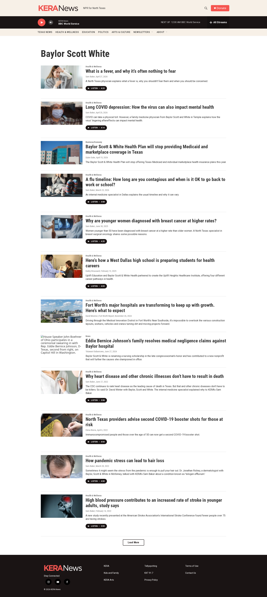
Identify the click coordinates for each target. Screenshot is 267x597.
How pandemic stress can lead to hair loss (125, 460)
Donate (221, 8)
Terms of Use (191, 566)
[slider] (55, 22)
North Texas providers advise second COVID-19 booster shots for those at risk (154, 421)
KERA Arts (109, 580)
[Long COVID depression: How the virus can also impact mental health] (62, 113)
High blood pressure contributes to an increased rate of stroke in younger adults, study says (154, 502)
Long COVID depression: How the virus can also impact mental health (150, 107)
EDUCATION (88, 32)
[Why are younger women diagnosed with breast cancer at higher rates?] (62, 226)
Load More (133, 542)
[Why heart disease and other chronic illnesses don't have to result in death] (62, 382)
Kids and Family (111, 573)
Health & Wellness (94, 66)
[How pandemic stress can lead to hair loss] (62, 466)
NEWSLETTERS (142, 32)
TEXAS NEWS (45, 32)
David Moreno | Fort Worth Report (100, 316)
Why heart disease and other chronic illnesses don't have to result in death (155, 376)
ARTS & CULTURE (121, 32)
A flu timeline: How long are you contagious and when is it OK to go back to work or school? (155, 182)
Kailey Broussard (93, 271)
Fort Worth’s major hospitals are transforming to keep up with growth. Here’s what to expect (150, 307)
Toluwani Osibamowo (95, 351)
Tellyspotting (150, 566)
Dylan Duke (90, 157)
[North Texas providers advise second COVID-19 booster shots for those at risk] (62, 425)
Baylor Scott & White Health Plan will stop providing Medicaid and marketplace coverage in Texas (147, 149)
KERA (106, 566)
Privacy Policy (151, 580)
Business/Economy (94, 142)
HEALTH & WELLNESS (67, 32)
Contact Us (190, 573)
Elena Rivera (91, 430)
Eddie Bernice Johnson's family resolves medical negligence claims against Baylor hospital (156, 343)
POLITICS (103, 32)
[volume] (50, 22)
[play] (41, 22)
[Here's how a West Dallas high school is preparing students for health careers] (62, 266)
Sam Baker (90, 76)
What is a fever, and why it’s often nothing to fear (131, 71)
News (88, 336)
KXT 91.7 (148, 573)
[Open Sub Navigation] (152, 32)
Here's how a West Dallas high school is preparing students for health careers (150, 263)
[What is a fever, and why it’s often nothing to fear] (62, 77)
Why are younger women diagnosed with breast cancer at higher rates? (151, 220)
